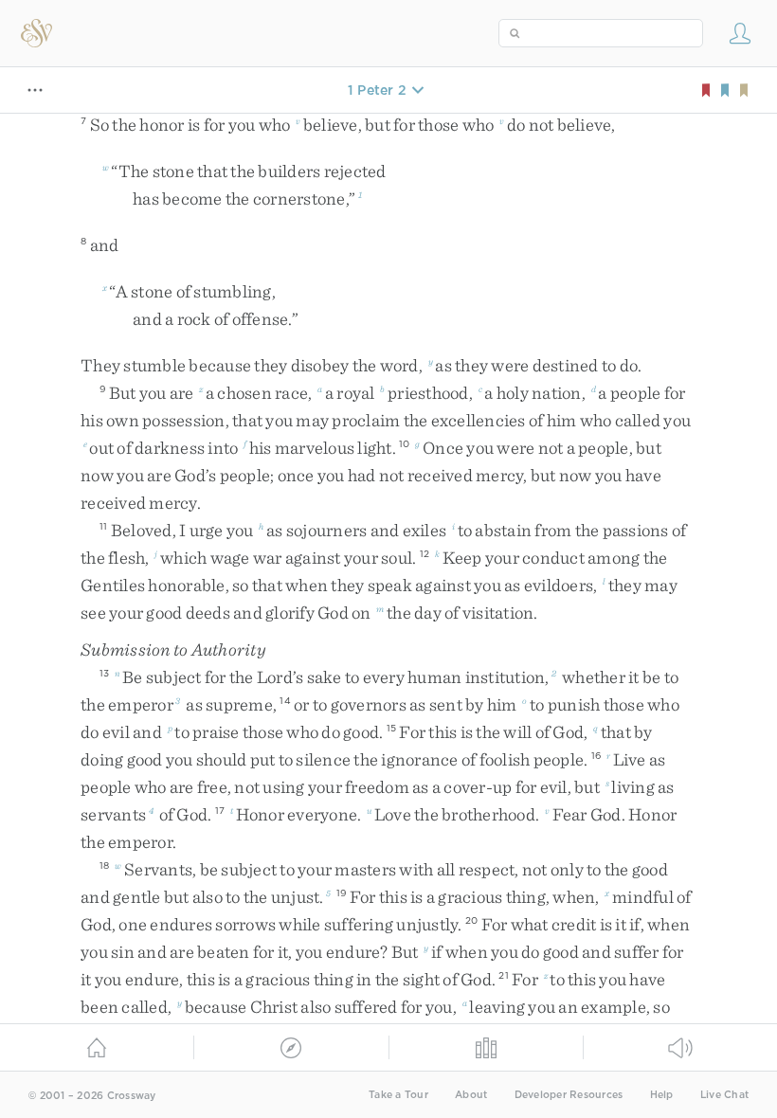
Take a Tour (398, 1095)
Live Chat (724, 1095)
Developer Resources (569, 1095)
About (471, 1095)
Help (662, 1095)
